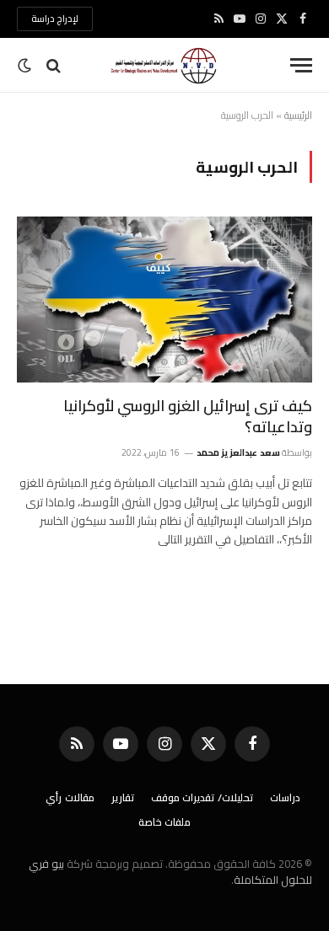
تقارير (122, 797)
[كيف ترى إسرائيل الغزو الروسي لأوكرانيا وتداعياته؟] (164, 300)
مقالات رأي (70, 797)
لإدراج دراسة (54, 18)
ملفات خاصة (164, 822)
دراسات (285, 797)
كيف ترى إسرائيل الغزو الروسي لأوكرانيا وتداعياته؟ (187, 416)
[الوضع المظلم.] (26, 65)
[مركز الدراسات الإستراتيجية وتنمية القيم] (164, 65)
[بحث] (53, 65)
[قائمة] (301, 65)
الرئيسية (298, 115)
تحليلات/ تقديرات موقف (202, 797)
